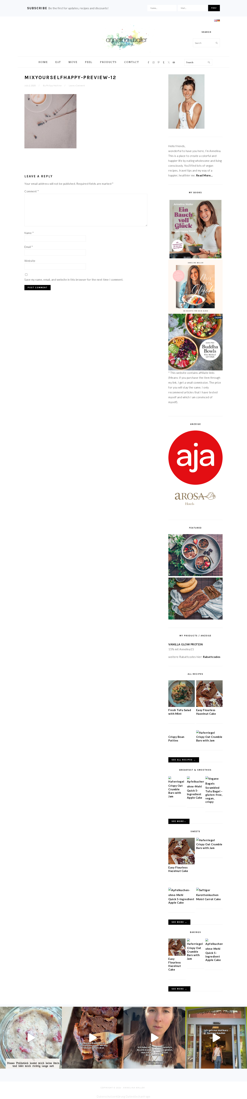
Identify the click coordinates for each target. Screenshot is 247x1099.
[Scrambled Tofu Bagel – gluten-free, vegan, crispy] (214, 783)
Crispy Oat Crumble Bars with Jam (209, 738)
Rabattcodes (212, 656)
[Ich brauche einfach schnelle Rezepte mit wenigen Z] (93, 1038)
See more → (179, 922)
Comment (31, 191)
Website (29, 260)
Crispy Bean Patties (176, 738)
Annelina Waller (127, 38)
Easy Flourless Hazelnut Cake (206, 711)
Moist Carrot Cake (208, 899)
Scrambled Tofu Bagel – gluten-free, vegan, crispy (213, 794)
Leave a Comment (77, 85)
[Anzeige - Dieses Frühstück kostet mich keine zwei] (31, 1038)
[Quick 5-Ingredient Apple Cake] (195, 786)
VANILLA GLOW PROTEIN (185, 644)
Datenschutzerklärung (111, 1096)
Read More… (204, 175)
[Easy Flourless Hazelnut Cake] (209, 705)
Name (29, 232)
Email (28, 246)
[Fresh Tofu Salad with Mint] (181, 705)
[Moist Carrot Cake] (209, 895)
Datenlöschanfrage (138, 1096)
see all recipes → (184, 760)
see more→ (179, 821)
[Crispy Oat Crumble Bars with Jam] (205, 732)
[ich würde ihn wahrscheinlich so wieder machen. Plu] (154, 1038)
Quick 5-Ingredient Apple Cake (194, 794)
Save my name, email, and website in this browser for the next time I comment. (73, 279)
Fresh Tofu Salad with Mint (179, 711)
